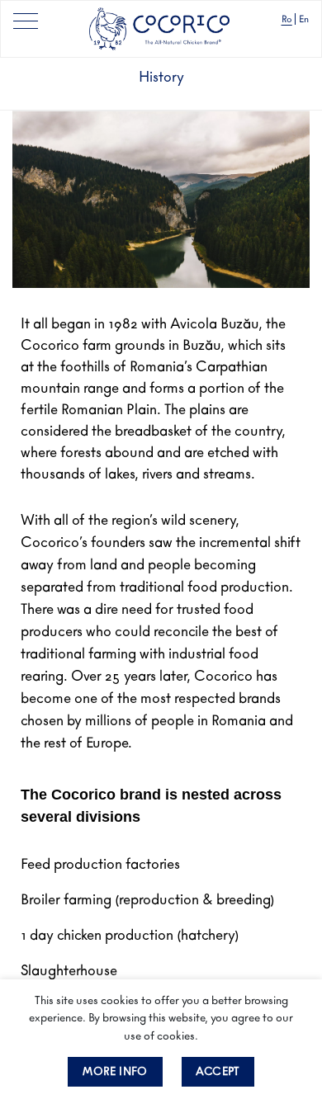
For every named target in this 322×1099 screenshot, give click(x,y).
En (304, 19)
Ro (287, 19)
